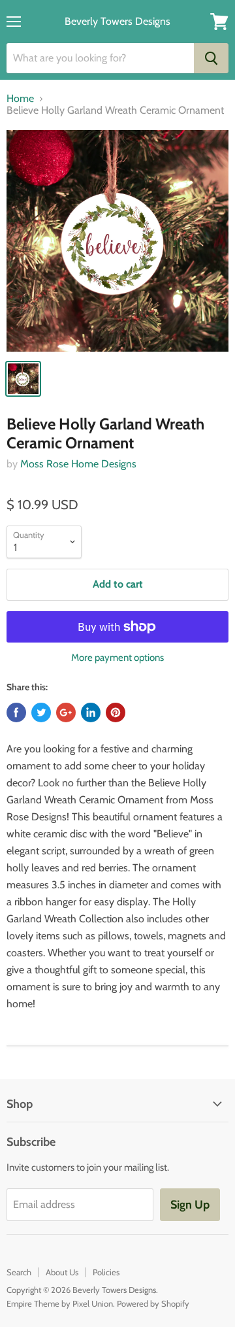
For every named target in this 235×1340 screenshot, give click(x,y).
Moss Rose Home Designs (78, 464)
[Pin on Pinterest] (115, 712)
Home (20, 99)
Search (19, 1272)
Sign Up (190, 1205)
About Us (62, 1272)
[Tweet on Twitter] (41, 712)
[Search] (211, 58)
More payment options (117, 657)
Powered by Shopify (153, 1303)
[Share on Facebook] (16, 712)
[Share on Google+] (66, 712)
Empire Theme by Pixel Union (60, 1303)
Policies (106, 1272)
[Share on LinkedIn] (91, 712)
